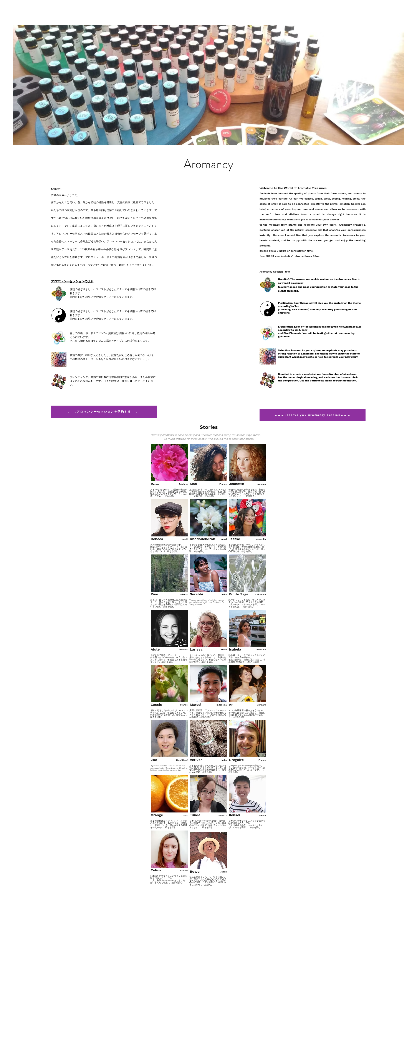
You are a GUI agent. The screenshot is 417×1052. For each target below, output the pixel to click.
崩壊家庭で (240, 710)
